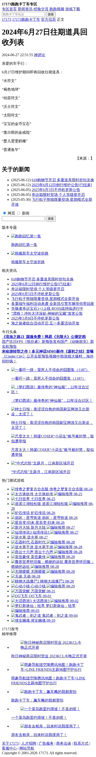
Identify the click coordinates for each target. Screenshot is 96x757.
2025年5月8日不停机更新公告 (35, 318)
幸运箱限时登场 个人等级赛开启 (58, 195)
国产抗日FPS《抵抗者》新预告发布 (31, 342)
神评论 (39, 55)
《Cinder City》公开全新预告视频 (29, 356)
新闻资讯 (25, 9)
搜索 (51, 14)
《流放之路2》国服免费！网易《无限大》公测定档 (44, 337)
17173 (6, 19)
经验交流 (41, 9)
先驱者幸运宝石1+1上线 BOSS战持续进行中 (47, 308)
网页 (11, 213)
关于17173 (10, 743)
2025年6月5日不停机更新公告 (56, 190)
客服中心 (9, 748)
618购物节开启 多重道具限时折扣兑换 (63, 180)
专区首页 (9, 9)
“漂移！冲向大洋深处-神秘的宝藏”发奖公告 (47, 313)
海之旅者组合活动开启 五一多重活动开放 (45, 323)
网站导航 (26, 748)
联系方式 (81, 743)
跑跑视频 (56, 9)
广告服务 (46, 743)
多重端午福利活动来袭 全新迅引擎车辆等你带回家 (52, 304)
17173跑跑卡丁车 (26, 19)
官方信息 (48, 19)
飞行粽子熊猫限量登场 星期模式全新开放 (45, 299)
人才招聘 (28, 743)
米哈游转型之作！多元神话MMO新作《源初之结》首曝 (48, 351)
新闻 (25, 213)
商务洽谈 (63, 743)
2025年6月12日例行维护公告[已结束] (62, 185)
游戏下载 (72, 9)
